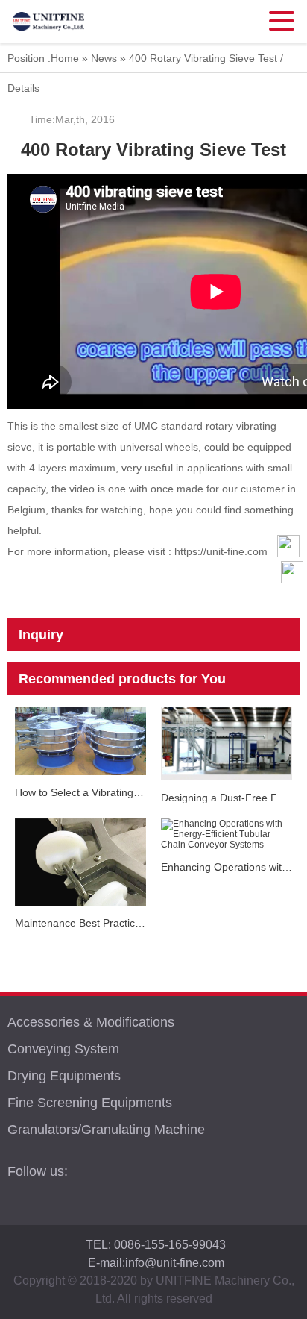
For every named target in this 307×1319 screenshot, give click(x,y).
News (104, 58)
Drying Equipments (64, 1075)
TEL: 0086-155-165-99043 (156, 1244)
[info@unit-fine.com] (292, 602)
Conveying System (63, 1048)
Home (65, 58)
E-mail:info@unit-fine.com (156, 1262)
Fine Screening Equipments (89, 1102)
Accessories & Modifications (90, 1022)
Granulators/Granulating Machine (106, 1129)
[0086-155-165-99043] (292, 632)
